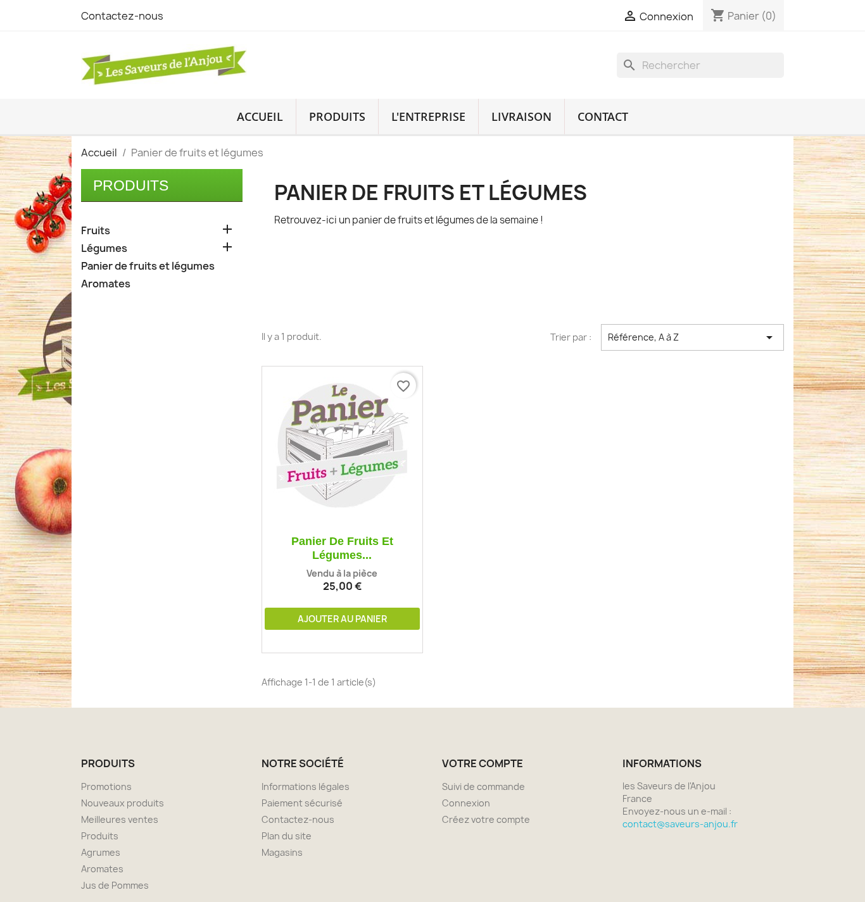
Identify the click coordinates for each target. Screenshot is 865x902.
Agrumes (100, 852)
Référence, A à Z (692, 337)
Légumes (104, 248)
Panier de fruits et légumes (148, 266)
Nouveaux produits (122, 803)
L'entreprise (428, 116)
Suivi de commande (483, 786)
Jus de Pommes (115, 885)
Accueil (260, 116)
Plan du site (287, 836)
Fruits (95, 230)
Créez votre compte (486, 819)
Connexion (466, 803)
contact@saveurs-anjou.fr (680, 824)
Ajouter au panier (342, 619)
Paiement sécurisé (302, 803)
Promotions (106, 786)
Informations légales (306, 786)
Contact (603, 116)
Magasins (282, 852)
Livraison (521, 116)
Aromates (105, 284)
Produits (337, 116)
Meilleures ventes (119, 819)
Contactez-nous (122, 16)
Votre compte (482, 763)
